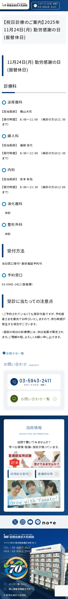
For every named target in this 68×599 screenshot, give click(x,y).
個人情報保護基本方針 (20, 588)
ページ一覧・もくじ (18, 584)
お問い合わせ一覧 (35, 398)
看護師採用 (45, 474)
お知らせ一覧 (15, 353)
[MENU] (4, 15)
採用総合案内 (20, 474)
